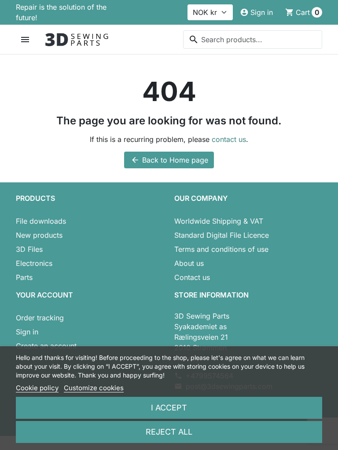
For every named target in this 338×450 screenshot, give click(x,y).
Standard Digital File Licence (221, 235)
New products (39, 235)
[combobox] (252, 39)
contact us (229, 139)
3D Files (29, 249)
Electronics (34, 263)
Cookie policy (37, 388)
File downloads (41, 221)
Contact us (192, 277)
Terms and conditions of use (221, 249)
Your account (44, 294)
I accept (169, 407)
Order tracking (40, 317)
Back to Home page (169, 160)
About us (189, 263)
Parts (24, 277)
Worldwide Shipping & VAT (218, 221)
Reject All (169, 431)
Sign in (27, 331)
